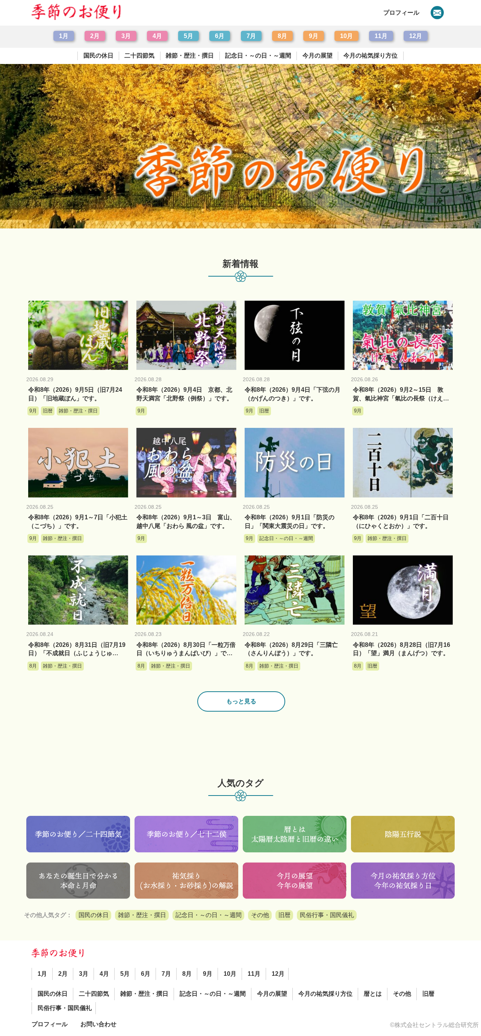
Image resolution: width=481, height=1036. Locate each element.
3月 (126, 36)
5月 (188, 36)
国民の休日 (98, 55)
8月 (282, 36)
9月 (313, 36)
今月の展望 (318, 55)
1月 (63, 36)
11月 (381, 36)
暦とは (373, 993)
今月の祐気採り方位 (370, 55)
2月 (95, 36)
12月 (415, 36)
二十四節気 (139, 55)
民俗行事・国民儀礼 (327, 915)
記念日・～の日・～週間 (258, 55)
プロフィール (401, 12)
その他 (260, 915)
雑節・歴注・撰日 (190, 55)
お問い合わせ (98, 1024)
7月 (251, 36)
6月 (219, 36)
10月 (346, 36)
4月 (157, 36)
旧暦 (284, 915)
